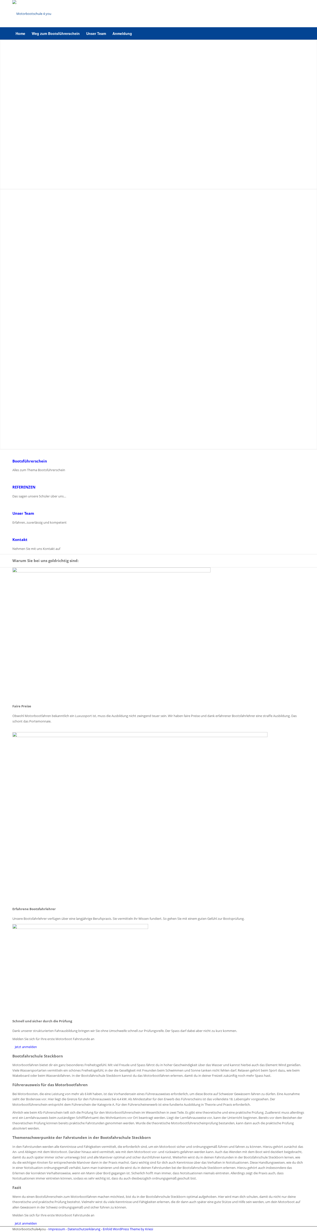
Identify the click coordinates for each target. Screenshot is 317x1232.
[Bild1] (31, 13)
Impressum (56, 1229)
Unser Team (23, 513)
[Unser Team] (13, 504)
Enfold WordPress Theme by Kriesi (128, 1229)
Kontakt (19, 539)
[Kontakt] (13, 530)
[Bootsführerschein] (13, 452)
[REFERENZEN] (13, 478)
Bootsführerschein (29, 461)
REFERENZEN (23, 487)
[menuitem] (20, 33)
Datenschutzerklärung (84, 1229)
